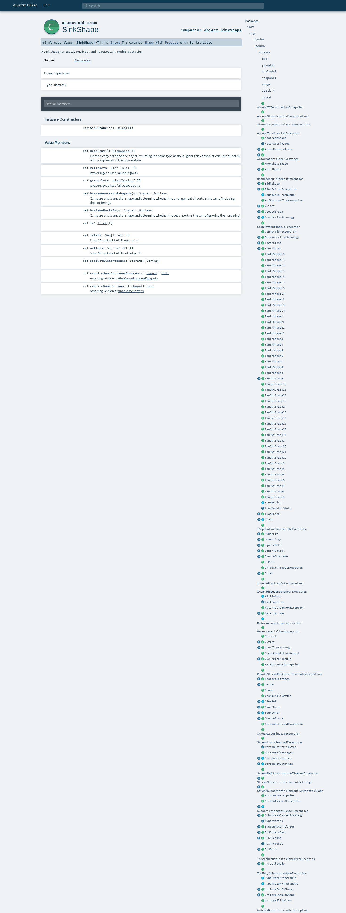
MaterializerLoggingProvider (279, 623)
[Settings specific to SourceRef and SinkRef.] (263, 764)
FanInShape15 (275, 282)
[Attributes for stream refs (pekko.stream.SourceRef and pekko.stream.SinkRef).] (263, 747)
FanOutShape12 (275, 395)
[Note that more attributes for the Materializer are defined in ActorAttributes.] (259, 169)
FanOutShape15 (275, 412)
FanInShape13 (275, 271)
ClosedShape (274, 211)
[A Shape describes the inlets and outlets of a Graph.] (263, 690)
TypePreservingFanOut (281, 883)
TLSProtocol (274, 843)
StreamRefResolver (279, 758)
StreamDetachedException (284, 724)
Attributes (273, 169)
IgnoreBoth (273, 545)
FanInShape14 (275, 276)
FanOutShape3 (275, 463)
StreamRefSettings (279, 763)
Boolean (160, 193)
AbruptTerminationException (278, 133)
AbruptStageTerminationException (282, 116)
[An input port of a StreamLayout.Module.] (263, 562)
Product (171, 42)
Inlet (269, 573)
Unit (165, 273)
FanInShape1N (275, 310)
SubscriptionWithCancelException (282, 810)
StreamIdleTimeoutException (278, 733)
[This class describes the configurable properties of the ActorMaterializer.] (263, 155)
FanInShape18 (275, 299)
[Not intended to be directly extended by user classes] (263, 520)
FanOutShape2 (275, 440)
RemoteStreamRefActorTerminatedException (289, 674)
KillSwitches (275, 602)
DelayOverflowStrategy (282, 237)
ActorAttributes (277, 143)
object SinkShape (223, 30)
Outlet (270, 642)
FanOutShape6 (275, 480)
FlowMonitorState (278, 508)
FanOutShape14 (275, 406)
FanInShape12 (275, 265)
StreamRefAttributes (280, 746)
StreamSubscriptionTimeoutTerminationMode (290, 790)
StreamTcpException (279, 795)
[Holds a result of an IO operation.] (263, 534)
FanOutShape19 (275, 435)
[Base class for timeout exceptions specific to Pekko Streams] (263, 801)
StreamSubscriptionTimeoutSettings (284, 782)
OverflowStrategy (278, 647)
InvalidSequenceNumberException (282, 591)
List (114, 167)
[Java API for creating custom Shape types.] (263, 138)
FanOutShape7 (275, 485)
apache (72, 22)
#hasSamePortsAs (131, 291)
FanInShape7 (274, 361)
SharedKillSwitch (278, 695)
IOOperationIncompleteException (282, 529)
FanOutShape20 (275, 446)
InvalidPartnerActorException (280, 583)
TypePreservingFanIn (280, 878)
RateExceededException (282, 664)
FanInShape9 (274, 372)
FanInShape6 (274, 356)
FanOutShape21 (275, 452)
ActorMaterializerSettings (277, 159)
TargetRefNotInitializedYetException (286, 859)
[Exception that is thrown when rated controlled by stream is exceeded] (263, 665)
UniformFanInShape (279, 889)
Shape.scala (82, 60)
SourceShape (274, 718)
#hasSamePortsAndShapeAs (138, 278)
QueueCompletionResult (282, 653)
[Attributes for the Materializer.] (263, 144)
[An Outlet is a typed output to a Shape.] (259, 642)
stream (92, 22)
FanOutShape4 (275, 469)
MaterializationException (284, 607)
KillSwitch (273, 596)
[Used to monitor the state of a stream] (263, 503)
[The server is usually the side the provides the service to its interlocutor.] (263, 685)
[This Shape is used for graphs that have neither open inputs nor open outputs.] (263, 212)
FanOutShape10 (275, 384)
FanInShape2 (274, 316)
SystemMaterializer (279, 826)
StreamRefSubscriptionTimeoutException (287, 773)
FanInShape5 (274, 350)
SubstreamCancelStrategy (284, 815)
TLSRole (270, 849)
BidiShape (272, 183)
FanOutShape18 (275, 429)
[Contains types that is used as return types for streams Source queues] (259, 659)
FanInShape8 (274, 367)
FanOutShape (274, 378)
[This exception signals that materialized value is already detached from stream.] (263, 724)
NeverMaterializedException (278, 631)
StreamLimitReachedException (279, 742)
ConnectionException (280, 231)
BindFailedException (280, 189)
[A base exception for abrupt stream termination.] (263, 121)
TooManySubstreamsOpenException (282, 873)
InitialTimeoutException (284, 567)
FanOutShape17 (275, 423)
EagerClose (273, 243)
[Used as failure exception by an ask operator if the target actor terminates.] (263, 906)
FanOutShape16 (275, 418)
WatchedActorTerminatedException (282, 910)
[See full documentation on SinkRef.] (259, 702)
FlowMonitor (274, 502)
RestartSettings (277, 678)
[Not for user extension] (263, 619)
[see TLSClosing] (263, 243)
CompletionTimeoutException (278, 227)
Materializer (275, 613)
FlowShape (272, 513)
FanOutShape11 (275, 389)
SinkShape (272, 707)
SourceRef (272, 712)
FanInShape (273, 248)
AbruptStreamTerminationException (283, 124)
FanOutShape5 (275, 474)
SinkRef (270, 701)
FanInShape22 (275, 333)
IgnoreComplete (276, 556)
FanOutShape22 (275, 457)
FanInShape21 (275, 327)
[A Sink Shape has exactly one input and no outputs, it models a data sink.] (263, 707)
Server (270, 684)
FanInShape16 (275, 288)
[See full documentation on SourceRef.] (259, 713)
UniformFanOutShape (279, 895)
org (64, 22)
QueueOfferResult (278, 658)
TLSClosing (273, 838)
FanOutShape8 (275, 491)
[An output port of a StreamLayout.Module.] (263, 636)
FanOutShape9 (275, 497)
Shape (269, 690)
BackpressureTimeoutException (280, 179)
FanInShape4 (274, 344)
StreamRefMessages (279, 752)
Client (270, 206)
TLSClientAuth (275, 832)
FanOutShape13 (275, 401)
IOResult (271, 533)
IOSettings (273, 539)
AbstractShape (275, 138)
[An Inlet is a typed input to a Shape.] (259, 573)
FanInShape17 (275, 293)
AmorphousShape (276, 163)
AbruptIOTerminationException (280, 107)
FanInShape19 (275, 305)
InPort (270, 562)
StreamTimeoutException (283, 801)
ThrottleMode (275, 863)
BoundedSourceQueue (279, 195)
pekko (82, 22)
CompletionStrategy (279, 217)
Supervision (274, 821)
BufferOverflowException (284, 200)
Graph (269, 519)
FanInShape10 (275, 254)
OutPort (270, 636)
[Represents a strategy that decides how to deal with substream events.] (263, 815)
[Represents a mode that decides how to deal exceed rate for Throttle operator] (263, 864)
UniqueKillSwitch (278, 900)
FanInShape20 (275, 322)
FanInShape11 (275, 259)
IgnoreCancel (275, 550)
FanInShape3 (274, 339)
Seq (108, 235)
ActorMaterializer (279, 149)
